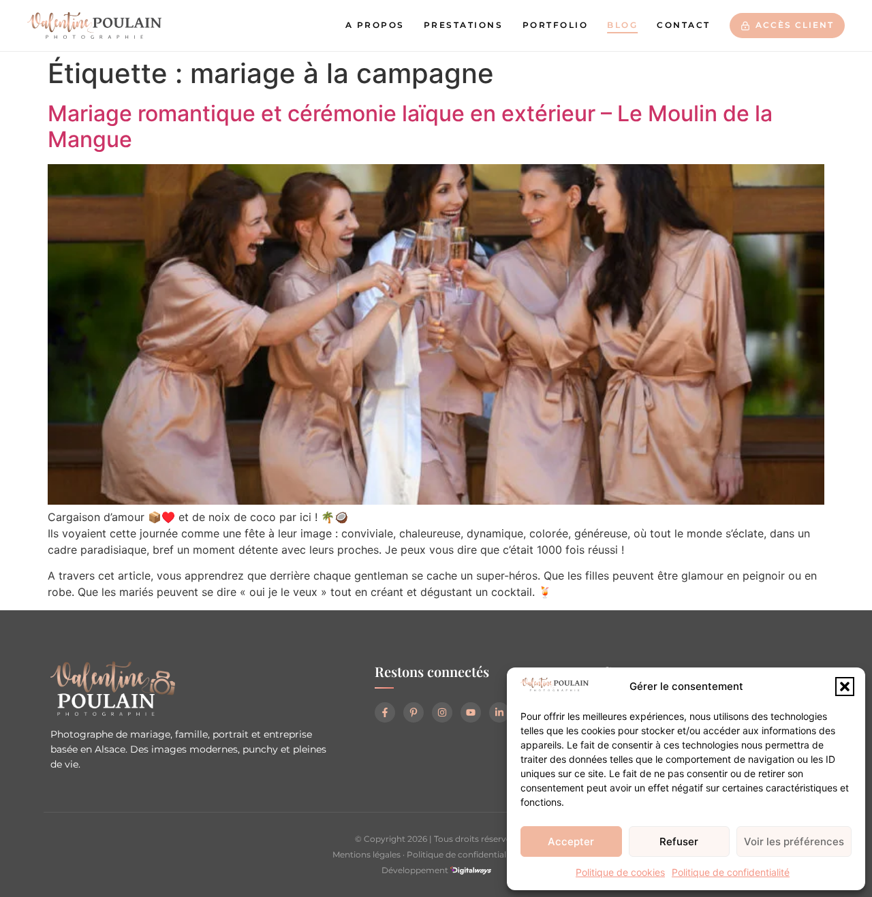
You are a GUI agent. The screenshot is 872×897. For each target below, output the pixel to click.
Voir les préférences (794, 841)
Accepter (571, 841)
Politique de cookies (620, 872)
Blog (622, 25)
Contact (684, 25)
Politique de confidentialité (731, 872)
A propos (375, 25)
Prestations (463, 25)
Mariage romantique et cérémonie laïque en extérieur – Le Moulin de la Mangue (410, 126)
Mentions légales (366, 854)
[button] (845, 686)
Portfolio (556, 25)
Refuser (678, 841)
